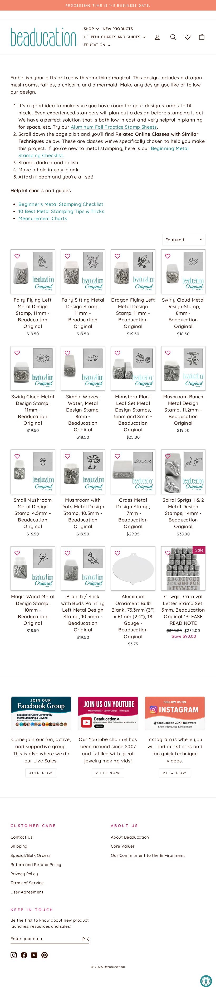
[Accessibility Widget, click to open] (206, 981)
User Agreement (27, 892)
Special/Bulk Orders (31, 855)
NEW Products (118, 28)
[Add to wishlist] (17, 256)
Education (95, 44)
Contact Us (22, 837)
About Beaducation (130, 837)
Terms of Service (27, 882)
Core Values (123, 846)
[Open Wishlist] (187, 37)
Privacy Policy (24, 873)
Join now (41, 773)
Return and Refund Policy (36, 864)
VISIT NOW (108, 773)
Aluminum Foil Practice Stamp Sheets (114, 127)
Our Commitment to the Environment (148, 855)
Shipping (19, 846)
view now (175, 773)
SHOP (89, 28)
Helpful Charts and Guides (112, 37)
